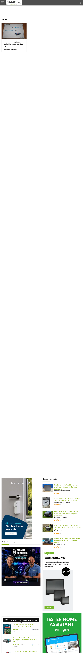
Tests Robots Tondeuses (60, 517)
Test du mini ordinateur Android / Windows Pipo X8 (13, 44)
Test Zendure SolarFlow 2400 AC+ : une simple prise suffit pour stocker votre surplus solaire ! (66, 487)
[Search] (79, 2)
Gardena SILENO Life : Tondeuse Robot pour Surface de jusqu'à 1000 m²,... (25, 639)
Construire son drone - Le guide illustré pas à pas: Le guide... (23, 625)
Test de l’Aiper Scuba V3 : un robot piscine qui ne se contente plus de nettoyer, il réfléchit (67, 541)
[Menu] (2, 2)
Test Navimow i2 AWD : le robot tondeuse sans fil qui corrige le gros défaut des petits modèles (67, 527)
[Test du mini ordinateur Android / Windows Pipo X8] (14, 24)
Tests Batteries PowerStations (62, 490)
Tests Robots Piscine (59, 544)
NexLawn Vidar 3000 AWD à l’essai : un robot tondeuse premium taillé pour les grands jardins (66, 514)
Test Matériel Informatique (10, 49)
